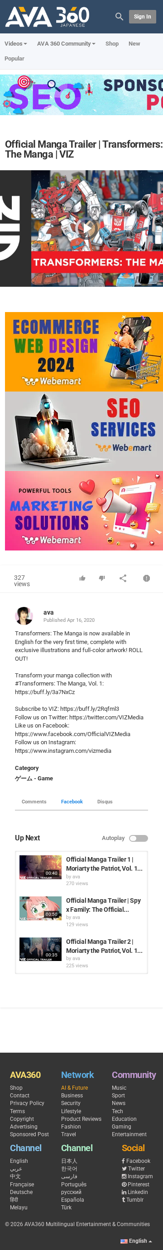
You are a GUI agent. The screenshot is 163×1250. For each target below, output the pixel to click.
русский (71, 1192)
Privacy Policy (27, 1103)
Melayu (19, 1207)
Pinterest (138, 1184)
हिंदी (14, 1200)
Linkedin (138, 1192)
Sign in (142, 17)
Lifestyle (71, 1111)
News (118, 1103)
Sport (118, 1095)
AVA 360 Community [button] (64, 43)
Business (72, 1095)
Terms (17, 1111)
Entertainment (129, 1134)
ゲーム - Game (34, 778)
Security (71, 1103)
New (134, 43)
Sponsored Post (29, 1134)
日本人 (69, 1161)
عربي (16, 1169)
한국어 (69, 1169)
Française (22, 1184)
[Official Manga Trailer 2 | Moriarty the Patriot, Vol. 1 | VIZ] (40, 949)
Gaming (121, 1127)
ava (48, 612)
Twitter (136, 1169)
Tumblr (135, 1200)
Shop (112, 43)
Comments (34, 802)
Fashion (71, 1127)
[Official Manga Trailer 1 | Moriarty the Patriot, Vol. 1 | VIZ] (40, 867)
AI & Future (74, 1088)
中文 (15, 1176)
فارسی (69, 1176)
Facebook (72, 802)
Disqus (105, 802)
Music (119, 1088)
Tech (117, 1111)
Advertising (24, 1127)
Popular (14, 58)
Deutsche (21, 1192)
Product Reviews (81, 1119)
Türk (66, 1207)
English (19, 1161)
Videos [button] (14, 43)
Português (73, 1184)
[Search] (119, 16)
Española (72, 1200)
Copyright (22, 1119)
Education (124, 1119)
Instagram (140, 1176)
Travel (68, 1134)
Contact (19, 1095)
